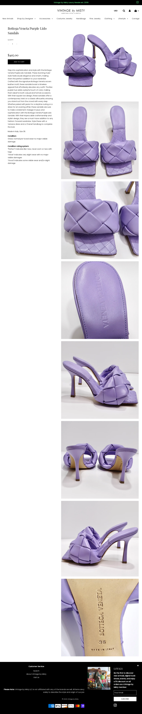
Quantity (10, 40)
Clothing (108, 18)
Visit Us (36, 677)
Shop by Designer (25, 18)
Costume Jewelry (64, 18)
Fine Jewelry (95, 18)
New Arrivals (8, 18)
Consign (136, 18)
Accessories (45, 18)
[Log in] (130, 10)
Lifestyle (122, 18)
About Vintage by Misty (36, 674)
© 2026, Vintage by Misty (70, 699)
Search (36, 671)
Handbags (81, 18)
